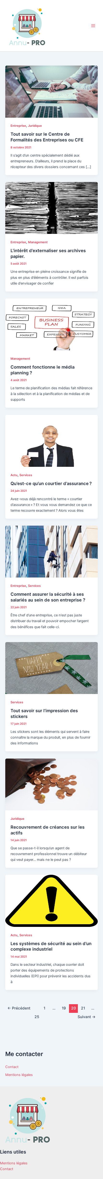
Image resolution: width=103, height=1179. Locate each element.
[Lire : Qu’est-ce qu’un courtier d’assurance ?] (51, 440)
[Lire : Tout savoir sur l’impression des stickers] (51, 668)
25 (36, 1017)
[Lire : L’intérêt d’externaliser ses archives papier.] (51, 208)
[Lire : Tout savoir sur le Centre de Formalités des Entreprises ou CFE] (51, 91)
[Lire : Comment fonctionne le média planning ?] (51, 324)
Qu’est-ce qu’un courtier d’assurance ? (51, 483)
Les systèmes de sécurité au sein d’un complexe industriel (51, 946)
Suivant (87, 1017)
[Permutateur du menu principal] (93, 26)
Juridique (35, 126)
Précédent (18, 1008)
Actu (14, 475)
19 (64, 1008)
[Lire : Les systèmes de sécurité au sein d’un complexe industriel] (51, 901)
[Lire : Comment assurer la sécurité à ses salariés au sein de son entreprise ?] (51, 551)
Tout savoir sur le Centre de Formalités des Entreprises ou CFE (47, 136)
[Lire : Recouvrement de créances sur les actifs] (51, 784)
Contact (11, 1067)
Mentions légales (19, 1075)
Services (25, 475)
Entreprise (18, 126)
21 (83, 1008)
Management (38, 242)
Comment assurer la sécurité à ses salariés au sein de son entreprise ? (48, 596)
